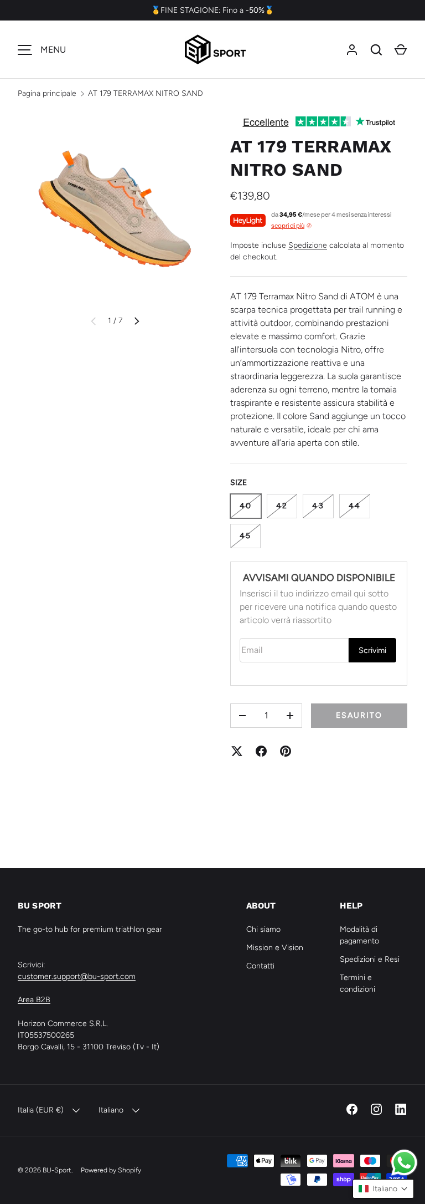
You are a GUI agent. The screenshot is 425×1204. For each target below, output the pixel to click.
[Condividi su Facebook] (261, 751)
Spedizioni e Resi (370, 959)
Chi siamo (263, 929)
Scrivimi (372, 650)
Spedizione (307, 245)
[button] (400, 50)
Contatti (260, 966)
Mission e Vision (274, 947)
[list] (115, 207)
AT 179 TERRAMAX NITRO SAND (145, 93)
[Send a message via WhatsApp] (404, 1162)
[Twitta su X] (237, 751)
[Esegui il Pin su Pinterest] (285, 751)
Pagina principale (47, 93)
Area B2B (34, 999)
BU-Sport (57, 1170)
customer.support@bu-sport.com (77, 976)
